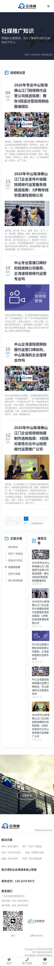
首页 (27, 54)
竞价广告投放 (15, 553)
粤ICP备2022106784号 (42, 952)
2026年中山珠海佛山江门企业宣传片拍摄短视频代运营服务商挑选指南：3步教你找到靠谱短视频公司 (31, 184)
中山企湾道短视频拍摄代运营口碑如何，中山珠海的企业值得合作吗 (30, 352)
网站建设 (13, 547)
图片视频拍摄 (15, 580)
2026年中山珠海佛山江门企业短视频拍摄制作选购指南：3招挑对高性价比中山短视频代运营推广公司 (31, 438)
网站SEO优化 (15, 560)
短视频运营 (47, 54)
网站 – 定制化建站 (10, 846)
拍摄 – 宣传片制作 (10, 858)
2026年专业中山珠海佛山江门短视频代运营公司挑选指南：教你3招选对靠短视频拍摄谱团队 (31, 95)
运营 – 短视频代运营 (34, 852)
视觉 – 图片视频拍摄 (32, 858)
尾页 (25, 523)
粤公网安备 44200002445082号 (38, 955)
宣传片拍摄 (14, 573)
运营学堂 (35, 54)
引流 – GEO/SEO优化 (11, 852)
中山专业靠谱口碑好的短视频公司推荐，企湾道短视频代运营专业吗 (30, 270)
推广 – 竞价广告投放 (32, 846)
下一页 (15, 523)
